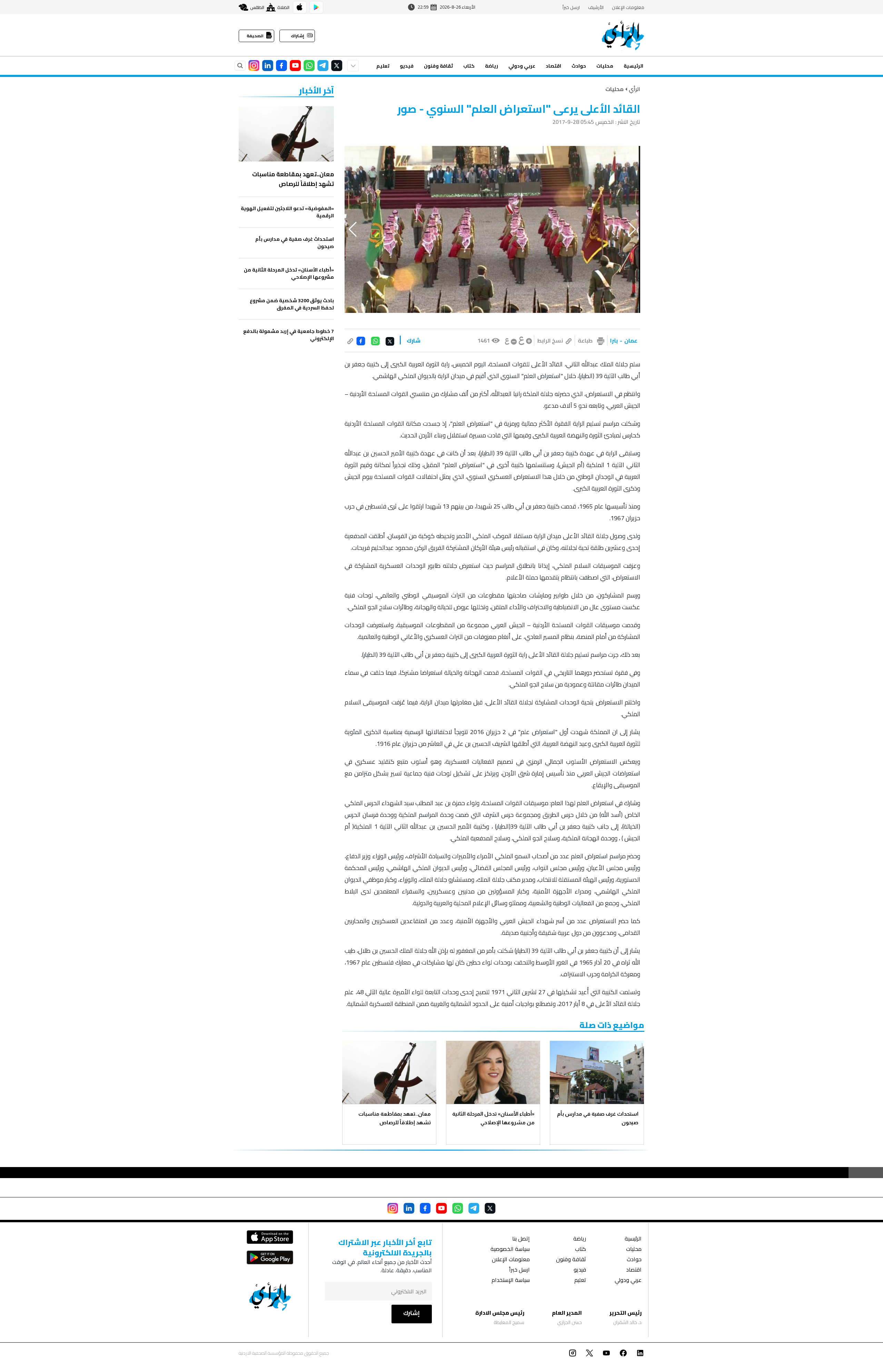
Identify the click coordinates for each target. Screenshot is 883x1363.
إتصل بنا (521, 1239)
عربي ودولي (521, 65)
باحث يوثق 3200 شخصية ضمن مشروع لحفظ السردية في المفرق (292, 304)
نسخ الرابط (550, 340)
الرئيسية (633, 65)
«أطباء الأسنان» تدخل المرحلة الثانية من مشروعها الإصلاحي (493, 1118)
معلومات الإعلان (628, 7)
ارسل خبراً (571, 7)
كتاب (469, 65)
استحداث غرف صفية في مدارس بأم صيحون (597, 1118)
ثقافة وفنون (438, 65)
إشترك (411, 1312)
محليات (604, 65)
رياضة (491, 65)
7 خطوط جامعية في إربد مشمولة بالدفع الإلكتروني (288, 335)
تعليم (382, 65)
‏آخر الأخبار (316, 90)
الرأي (634, 89)
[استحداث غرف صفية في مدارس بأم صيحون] (597, 1072)
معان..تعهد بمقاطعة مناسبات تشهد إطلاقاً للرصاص (394, 1118)
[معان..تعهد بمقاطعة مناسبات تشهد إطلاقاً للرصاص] (389, 1072)
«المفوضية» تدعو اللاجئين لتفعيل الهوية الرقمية (287, 212)
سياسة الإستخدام (511, 1280)
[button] (632, 229)
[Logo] (623, 35)
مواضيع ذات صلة (611, 1025)
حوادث (579, 65)
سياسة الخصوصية (510, 1249)
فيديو (407, 65)
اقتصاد (553, 65)
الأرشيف (596, 7)
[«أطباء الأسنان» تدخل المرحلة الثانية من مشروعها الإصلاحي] (493, 1072)
